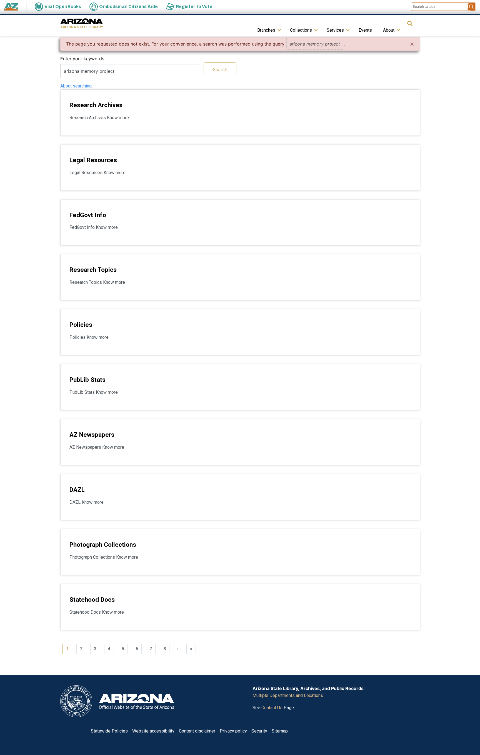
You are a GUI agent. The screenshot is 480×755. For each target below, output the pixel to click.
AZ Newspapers (91, 434)
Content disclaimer (197, 731)
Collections (301, 30)
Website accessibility (153, 731)
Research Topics (93, 269)
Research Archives (95, 105)
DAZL (77, 489)
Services (335, 30)
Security (259, 731)
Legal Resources (93, 160)
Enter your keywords (82, 58)
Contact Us (271, 707)
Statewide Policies (109, 731)
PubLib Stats (87, 379)
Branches (266, 30)
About (388, 30)
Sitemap (280, 731)
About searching (76, 86)
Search (220, 69)
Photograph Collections (102, 544)
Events (365, 30)
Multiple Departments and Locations (287, 695)
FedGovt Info (87, 215)
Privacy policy (233, 731)
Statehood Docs (92, 599)
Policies (80, 324)
